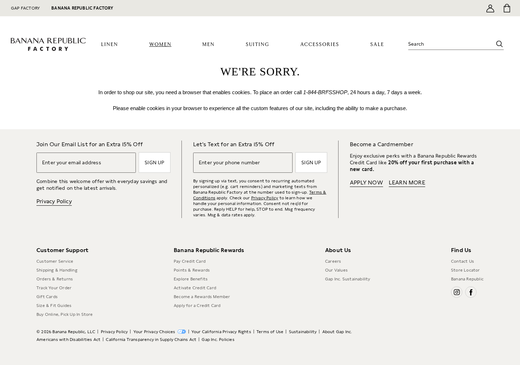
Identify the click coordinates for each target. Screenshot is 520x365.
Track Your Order (53, 287)
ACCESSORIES (319, 44)
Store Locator (465, 270)
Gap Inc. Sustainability (347, 278)
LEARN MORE (407, 182)
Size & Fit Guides (53, 305)
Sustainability (303, 331)
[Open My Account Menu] (490, 8)
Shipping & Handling (56, 270)
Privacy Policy (54, 201)
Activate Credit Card (195, 287)
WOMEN (160, 44)
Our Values (336, 270)
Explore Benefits (191, 278)
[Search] (499, 44)
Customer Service (54, 261)
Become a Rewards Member (202, 296)
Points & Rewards (192, 270)
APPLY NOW (366, 182)
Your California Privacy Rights (221, 331)
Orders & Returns (54, 278)
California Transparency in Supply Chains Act (151, 339)
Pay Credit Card (190, 261)
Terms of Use (269, 331)
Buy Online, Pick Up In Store (64, 314)
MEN (208, 44)
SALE (377, 44)
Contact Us (462, 261)
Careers (333, 261)
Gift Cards (47, 296)
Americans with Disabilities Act (68, 339)
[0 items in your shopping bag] (506, 8)
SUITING (257, 44)
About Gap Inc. (337, 331)
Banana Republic (467, 278)
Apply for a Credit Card (197, 305)
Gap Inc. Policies (218, 339)
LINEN (109, 44)
